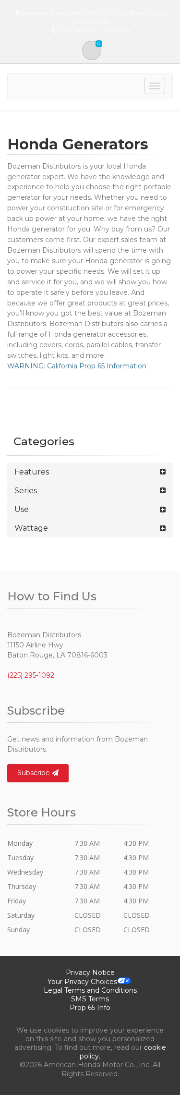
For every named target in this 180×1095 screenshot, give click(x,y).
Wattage (31, 528)
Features (31, 471)
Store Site (117, 31)
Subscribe (34, 772)
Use (21, 509)
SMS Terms (90, 999)
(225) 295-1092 (30, 675)
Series (25, 490)
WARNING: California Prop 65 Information (76, 366)
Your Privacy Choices (82, 981)
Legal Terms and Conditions (90, 990)
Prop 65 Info (90, 1007)
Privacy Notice (90, 972)
